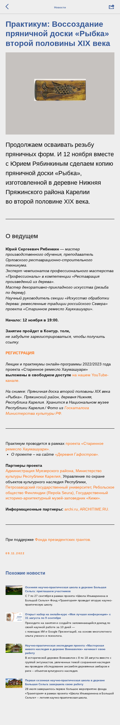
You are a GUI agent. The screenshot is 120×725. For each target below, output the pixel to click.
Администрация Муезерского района (39, 470)
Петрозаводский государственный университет (48, 487)
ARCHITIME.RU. (94, 509)
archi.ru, (71, 509)
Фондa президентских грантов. (63, 539)
